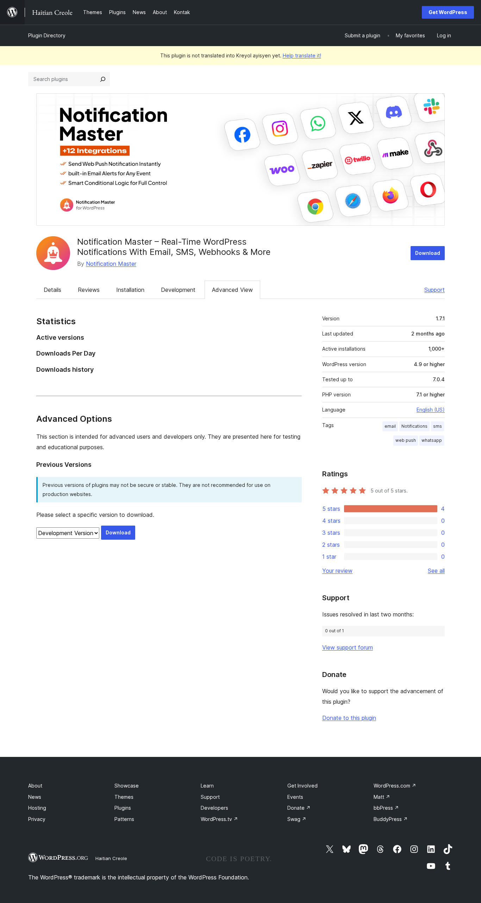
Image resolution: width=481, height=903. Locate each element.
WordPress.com (395, 786)
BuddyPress (391, 819)
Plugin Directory (46, 35)
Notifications (414, 426)
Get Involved (302, 786)
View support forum (347, 647)
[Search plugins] (103, 79)
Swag (296, 819)
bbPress (386, 808)
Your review (337, 570)
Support (434, 289)
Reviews (89, 289)
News (34, 797)
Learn (207, 786)
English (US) (431, 410)
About (35, 786)
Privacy (36, 819)
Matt (382, 797)
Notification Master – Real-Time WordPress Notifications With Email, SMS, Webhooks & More (173, 247)
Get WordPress (448, 12)
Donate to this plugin (349, 717)
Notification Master (111, 263)
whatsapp (431, 440)
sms (437, 426)
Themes (123, 797)
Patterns (124, 819)
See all (436, 570)
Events (295, 797)
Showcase (126, 786)
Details (52, 289)
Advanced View (232, 289)
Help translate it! (302, 55)
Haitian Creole (111, 858)
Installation (130, 289)
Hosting (37, 808)
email (390, 426)
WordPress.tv (219, 819)
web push (405, 440)
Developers (214, 808)
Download (427, 253)
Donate (299, 808)
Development (178, 289)
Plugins (122, 808)
